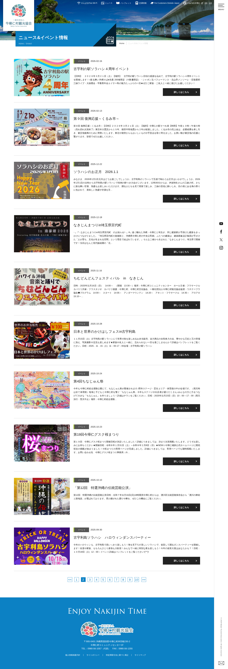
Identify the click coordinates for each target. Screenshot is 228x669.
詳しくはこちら (181, 92)
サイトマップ (140, 655)
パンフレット (125, 3)
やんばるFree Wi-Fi (89, 3)
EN (206, 3)
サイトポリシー (93, 655)
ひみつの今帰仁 (193, 3)
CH (210, 3)
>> (143, 579)
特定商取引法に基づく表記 (117, 655)
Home (121, 43)
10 (136, 579)
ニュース (108, 3)
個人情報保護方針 (72, 655)
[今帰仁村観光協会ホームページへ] (18, 15)
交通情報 (143, 3)
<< (70, 579)
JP (202, 3)
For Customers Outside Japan (166, 3)
